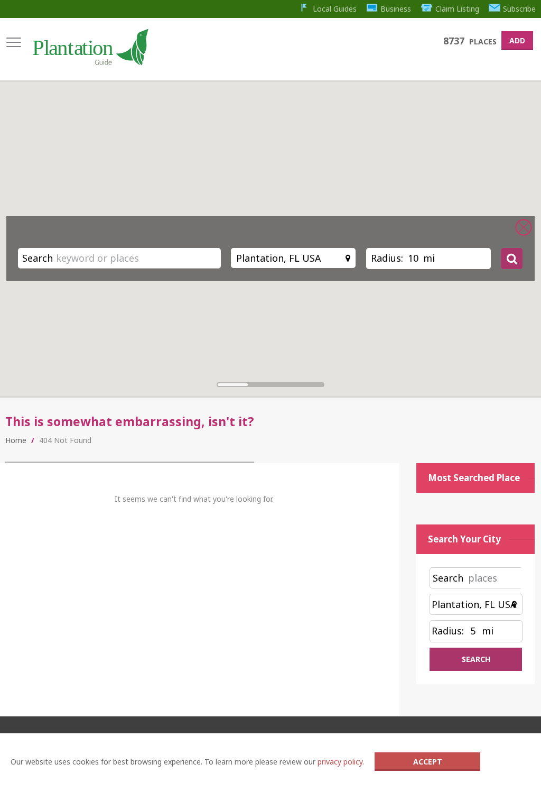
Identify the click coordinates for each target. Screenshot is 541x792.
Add (517, 40)
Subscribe (519, 9)
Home (15, 440)
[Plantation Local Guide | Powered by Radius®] (89, 61)
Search (37, 258)
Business (395, 9)
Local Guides (335, 9)
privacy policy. (341, 762)
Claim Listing (457, 9)
